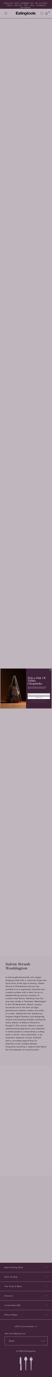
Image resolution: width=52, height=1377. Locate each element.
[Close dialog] (50, 670)
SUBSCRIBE (38, 697)
